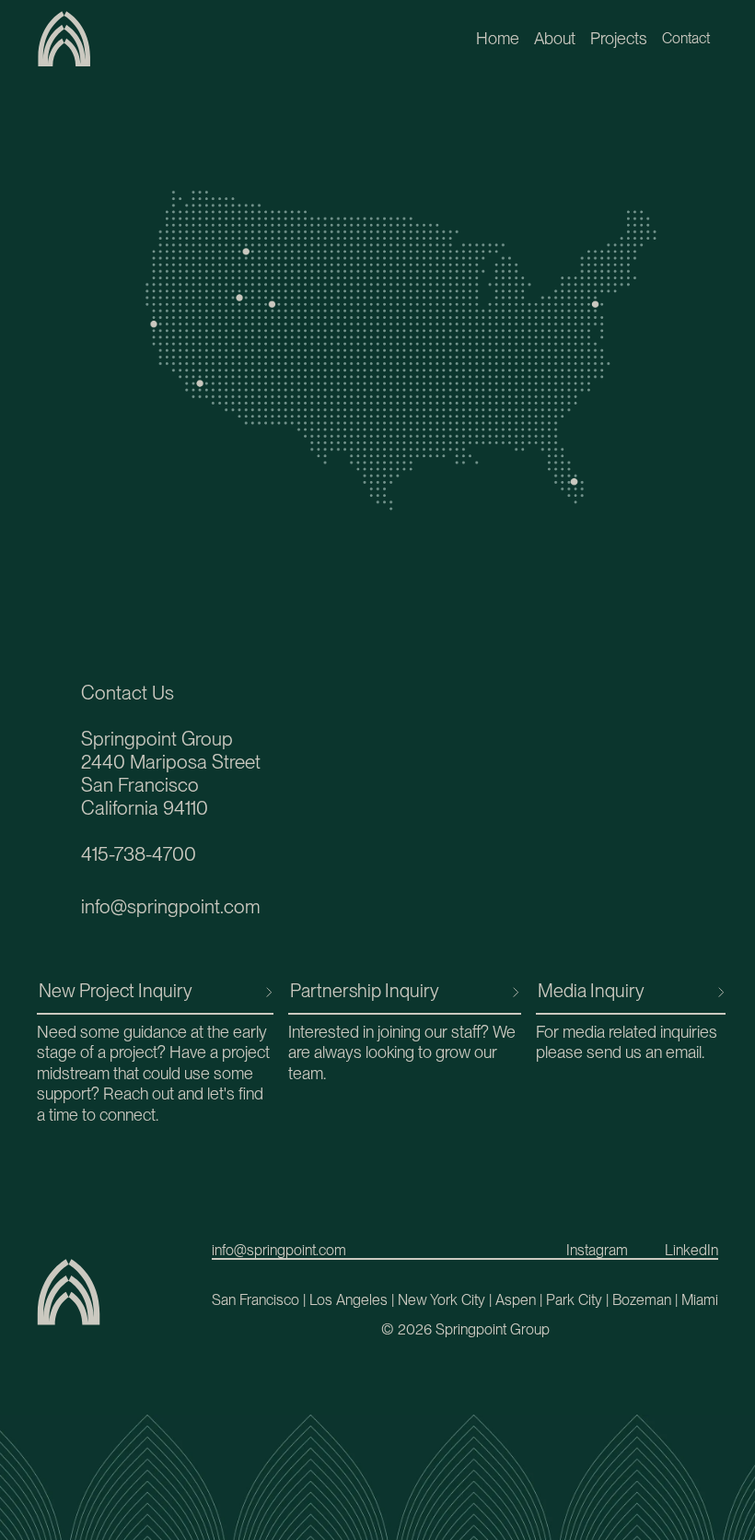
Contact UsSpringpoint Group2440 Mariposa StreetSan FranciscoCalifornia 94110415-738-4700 (171, 773)
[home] (64, 38)
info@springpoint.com (171, 907)
